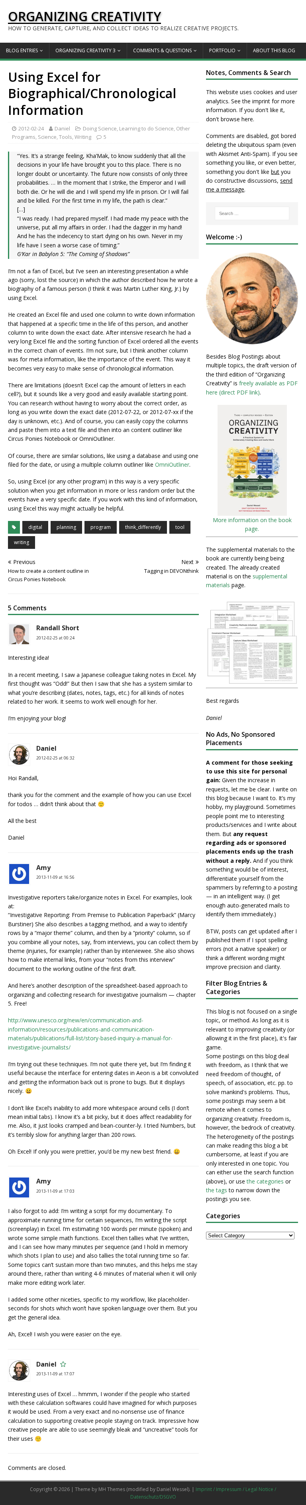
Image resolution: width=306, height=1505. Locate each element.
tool (179, 527)
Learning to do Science (146, 128)
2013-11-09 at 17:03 (55, 1191)
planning (66, 527)
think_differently (143, 527)
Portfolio (222, 50)
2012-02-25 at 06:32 (55, 758)
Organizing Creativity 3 (85, 50)
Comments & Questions (162, 50)
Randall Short (57, 627)
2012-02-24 (31, 128)
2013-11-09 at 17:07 (55, 1374)
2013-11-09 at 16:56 (55, 877)
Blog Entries (22, 50)
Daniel (62, 128)
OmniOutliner (172, 464)
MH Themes (111, 1489)
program (100, 527)
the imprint (256, 101)
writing (21, 542)
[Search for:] (252, 213)
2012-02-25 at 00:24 (55, 638)
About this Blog (274, 50)
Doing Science (100, 128)
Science (47, 136)
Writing (83, 136)
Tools (65, 136)
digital (35, 527)
